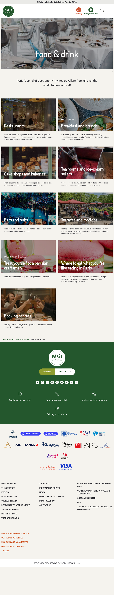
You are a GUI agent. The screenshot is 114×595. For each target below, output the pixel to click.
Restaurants (14, 125)
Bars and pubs (16, 219)
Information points (49, 488)
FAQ (79, 502)
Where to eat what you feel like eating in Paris (83, 265)
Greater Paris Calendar (51, 496)
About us (44, 483)
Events (5, 492)
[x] (76, 382)
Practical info (47, 501)
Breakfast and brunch (79, 125)
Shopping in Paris (10, 509)
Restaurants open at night (15, 505)
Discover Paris (9, 483)
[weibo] (71, 382)
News (42, 492)
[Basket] (102, 11)
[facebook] (37, 382)
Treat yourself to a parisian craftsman (26, 265)
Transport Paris (10, 518)
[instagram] (42, 382)
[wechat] (62, 382)
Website (47, 372)
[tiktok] (52, 382)
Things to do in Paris (22, 339)
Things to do (8, 488)
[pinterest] (57, 382)
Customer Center (86, 498)
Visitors (63, 372)
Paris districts (9, 514)
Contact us (45, 505)
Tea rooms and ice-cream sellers (82, 171)
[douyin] (67, 382)
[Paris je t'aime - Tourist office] (8, 11)
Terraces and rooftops (79, 219)
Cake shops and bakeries (24, 174)
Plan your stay (9, 496)
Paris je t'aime (8, 339)
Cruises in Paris (9, 501)
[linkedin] (47, 382)
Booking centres (17, 315)
